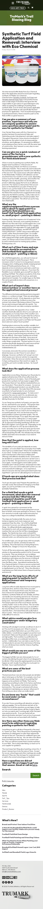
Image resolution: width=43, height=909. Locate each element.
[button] (28, 8)
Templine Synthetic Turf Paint (23, 98)
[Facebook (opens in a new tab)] (3, 882)
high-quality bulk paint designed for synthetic (20, 228)
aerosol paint (29, 237)
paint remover (27, 527)
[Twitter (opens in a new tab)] (6, 882)
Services (5, 801)
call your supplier (8, 705)
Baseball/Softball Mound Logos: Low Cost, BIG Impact (21, 848)
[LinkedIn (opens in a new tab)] (9, 882)
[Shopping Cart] (32, 8)
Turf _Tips (5, 798)
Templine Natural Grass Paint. (12, 99)
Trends (4, 793)
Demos (4, 806)
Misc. (4, 790)
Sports (4, 796)
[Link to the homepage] (21, 896)
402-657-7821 (17, 8)
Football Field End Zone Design (15, 834)
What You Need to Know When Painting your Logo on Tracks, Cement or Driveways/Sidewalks (20, 842)
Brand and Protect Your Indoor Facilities (18, 824)
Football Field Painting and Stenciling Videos (20, 837)
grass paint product (20, 393)
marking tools (9, 225)
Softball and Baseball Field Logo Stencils (19, 852)
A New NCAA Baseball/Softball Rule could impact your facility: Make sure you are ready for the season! (20, 829)
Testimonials (6, 804)
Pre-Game (16, 183)
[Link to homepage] (23, 3)
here (34, 765)
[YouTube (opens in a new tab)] (12, 882)
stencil (9, 237)
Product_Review (8, 809)
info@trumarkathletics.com (11, 871)
